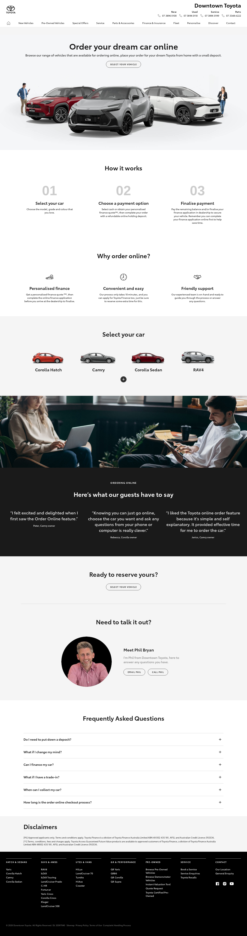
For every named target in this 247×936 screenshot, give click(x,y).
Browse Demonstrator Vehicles (158, 878)
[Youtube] (232, 884)
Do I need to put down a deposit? (47, 739)
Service (100, 23)
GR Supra (116, 881)
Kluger (45, 901)
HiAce (79, 881)
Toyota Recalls (189, 877)
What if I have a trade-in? (41, 777)
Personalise (193, 23)
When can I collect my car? (42, 789)
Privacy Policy (82, 925)
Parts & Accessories (123, 23)
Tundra (80, 877)
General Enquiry (224, 873)
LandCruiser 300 (50, 906)
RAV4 (44, 869)
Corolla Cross (48, 897)
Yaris (8, 869)
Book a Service (189, 869)
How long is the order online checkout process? (58, 802)
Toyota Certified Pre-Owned (157, 894)
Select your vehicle (123, 64)
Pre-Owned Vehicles (53, 23)
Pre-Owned (153, 862)
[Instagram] (225, 884)
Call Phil (158, 672)
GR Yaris (115, 869)
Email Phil (134, 672)
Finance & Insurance (154, 23)
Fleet (176, 23)
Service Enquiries (190, 873)
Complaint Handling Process (117, 925)
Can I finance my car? (39, 764)
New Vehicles (26, 23)
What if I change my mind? (43, 752)
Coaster (80, 885)
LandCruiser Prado (51, 881)
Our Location (222, 869)
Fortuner (46, 889)
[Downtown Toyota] (10, 10)
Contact (230, 23)
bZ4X (44, 873)
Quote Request (154, 888)
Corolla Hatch (14, 873)
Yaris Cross (47, 893)
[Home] (8, 23)
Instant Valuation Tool (158, 884)
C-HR (44, 885)
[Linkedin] (239, 884)
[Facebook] (217, 884)
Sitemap (71, 925)
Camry (9, 877)
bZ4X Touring (48, 877)
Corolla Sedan (14, 881)
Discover (213, 23)
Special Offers (80, 23)
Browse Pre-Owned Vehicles (157, 871)
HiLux (79, 869)
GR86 (114, 873)
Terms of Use (96, 925)
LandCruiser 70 (84, 873)
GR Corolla (117, 877)
